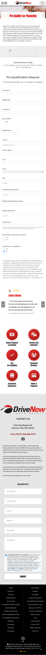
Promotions (10, 631)
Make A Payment (35, 628)
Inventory (11, 621)
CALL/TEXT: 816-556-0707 (23, 434)
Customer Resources (35, 598)
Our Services (11, 601)
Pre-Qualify (10, 624)
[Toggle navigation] (42, 3)
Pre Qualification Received (11, 618)
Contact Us (10, 591)
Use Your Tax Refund (35, 611)
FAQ (35, 618)
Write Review (35, 588)
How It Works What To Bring (10, 604)
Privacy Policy (35, 621)
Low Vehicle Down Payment (35, 601)
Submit (23, 576)
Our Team (11, 628)
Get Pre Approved (10, 608)
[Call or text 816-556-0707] (2, 3)
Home (11, 588)
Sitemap (10, 594)
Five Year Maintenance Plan (10, 614)
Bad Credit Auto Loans (35, 604)
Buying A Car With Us (35, 608)
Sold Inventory (10, 598)
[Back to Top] (41, 649)
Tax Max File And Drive (11, 611)
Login (24, 651)
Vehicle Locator (35, 614)
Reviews (35, 591)
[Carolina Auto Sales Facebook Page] (23, 439)
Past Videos (35, 594)
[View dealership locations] (5, 3)
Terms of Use (16, 570)
